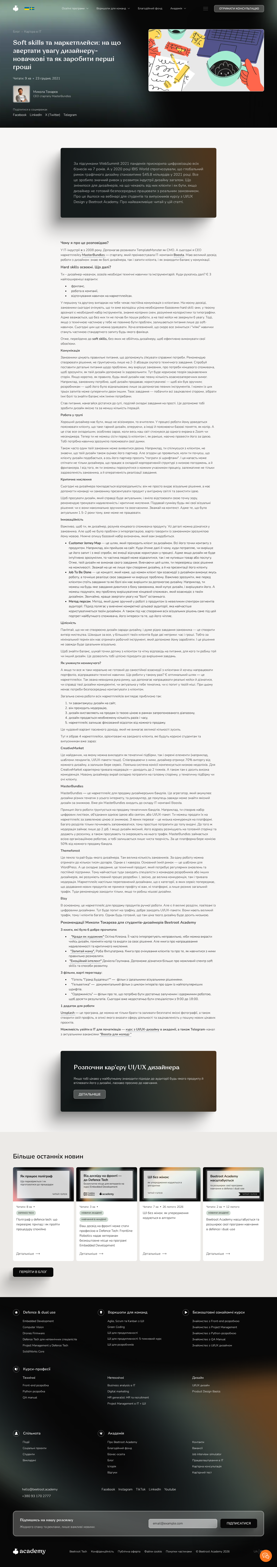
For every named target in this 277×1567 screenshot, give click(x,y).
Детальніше (90, 1094)
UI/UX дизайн (201, 1385)
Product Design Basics (206, 1391)
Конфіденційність (102, 1551)
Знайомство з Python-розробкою (214, 1333)
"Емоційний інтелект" (86, 961)
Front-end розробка (36, 1385)
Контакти (198, 1442)
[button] (75, 8)
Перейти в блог (33, 1272)
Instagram (125, 1489)
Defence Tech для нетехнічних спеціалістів (50, 1339)
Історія (111, 1466)
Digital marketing (118, 1391)
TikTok (141, 1489)
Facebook (20, 115)
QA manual (30, 1397)
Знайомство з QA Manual (208, 1339)
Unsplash (68, 1013)
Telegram (70, 115)
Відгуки (112, 1472)
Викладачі (29, 1460)
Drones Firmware (34, 1333)
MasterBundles (94, 255)
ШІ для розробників (120, 1345)
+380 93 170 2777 (36, 1496)
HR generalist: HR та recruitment (128, 1397)
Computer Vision (33, 1327)
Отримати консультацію (239, 9)
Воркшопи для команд (127, 1312)
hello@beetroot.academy (40, 1489)
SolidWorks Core (33, 1351)
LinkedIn (36, 115)
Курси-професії (36, 1369)
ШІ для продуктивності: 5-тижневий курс (134, 1339)
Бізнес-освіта (116, 1454)
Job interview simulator (206, 1454)
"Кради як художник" (87, 936)
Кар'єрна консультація (206, 1466)
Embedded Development (38, 1321)
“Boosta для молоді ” (115, 1034)
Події (26, 1442)
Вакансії (197, 1448)
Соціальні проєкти (34, 1448)
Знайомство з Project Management (214, 1327)
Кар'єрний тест (202, 1472)
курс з (142, 1029)
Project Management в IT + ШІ (126, 1403)
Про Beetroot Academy (122, 1442)
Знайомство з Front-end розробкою (215, 1321)
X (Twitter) (52, 115)
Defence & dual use (39, 1312)
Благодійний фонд (119, 1448)
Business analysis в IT (121, 1385)
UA (256, 1551)
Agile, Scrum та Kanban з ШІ (125, 1321)
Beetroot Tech (78, 1551)
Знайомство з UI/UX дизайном (212, 1345)
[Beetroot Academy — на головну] (29, 1551)
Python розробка (34, 1391)
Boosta (179, 255)
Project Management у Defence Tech (45, 1345)
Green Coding (116, 1327)
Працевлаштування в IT (207, 1460)
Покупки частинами (179, 1551)
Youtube (170, 1489)
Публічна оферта (129, 1551)
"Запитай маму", (82, 951)
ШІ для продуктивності (122, 1333)
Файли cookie (153, 1551)
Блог (110, 1460)
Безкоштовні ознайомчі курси (219, 1312)
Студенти (29, 1454)
